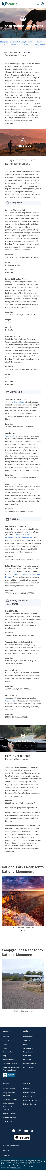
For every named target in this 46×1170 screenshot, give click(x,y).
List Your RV (27, 1089)
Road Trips (27, 1056)
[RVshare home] (9, 3)
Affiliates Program (9, 1059)
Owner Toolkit (28, 1096)
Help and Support (9, 1103)
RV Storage (27, 1059)
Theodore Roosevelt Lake (15, 402)
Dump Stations (28, 1052)
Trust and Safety (8, 1040)
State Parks (27, 1040)
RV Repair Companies (30, 1063)
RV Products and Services (32, 1100)
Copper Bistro (11, 701)
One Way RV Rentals (10, 1099)
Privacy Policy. (16, 1168)
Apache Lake (10, 436)
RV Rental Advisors (9, 1117)
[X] (32, 1130)
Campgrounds (28, 1048)
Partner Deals (28, 1067)
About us (6, 1037)
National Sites (15, 52)
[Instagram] (21, 1130)
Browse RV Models (9, 1113)
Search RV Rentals (9, 1089)
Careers (5, 1044)
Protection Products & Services (11, 1108)
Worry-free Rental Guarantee (9, 1093)
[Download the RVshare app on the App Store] (22, 1137)
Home (4, 52)
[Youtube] (27, 1130)
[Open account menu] (40, 3)
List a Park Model (29, 1092)
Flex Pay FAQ (7, 1121)
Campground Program (10, 1063)
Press (5, 1048)
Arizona (27, 52)
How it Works (7, 1052)
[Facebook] (15, 1130)
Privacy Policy (6, 1155)
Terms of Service (7, 1150)
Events (25, 1044)
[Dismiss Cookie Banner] (43, 1161)
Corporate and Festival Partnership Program (11, 1068)
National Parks (28, 1037)
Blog (4, 1056)
